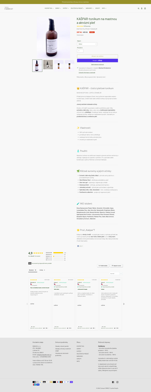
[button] (44, 328)
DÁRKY (79, 348)
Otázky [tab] (41, 270)
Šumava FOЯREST (105, 388)
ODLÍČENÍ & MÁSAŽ (83, 354)
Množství (80, 47)
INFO (78, 361)
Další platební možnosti (97, 64)
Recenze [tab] (31, 270)
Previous (27, 303)
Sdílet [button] (33, 326)
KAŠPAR (32, 304)
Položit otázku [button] (103, 265)
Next (124, 303)
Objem (79, 41)
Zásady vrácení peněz (62, 346)
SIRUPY (79, 359)
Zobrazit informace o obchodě (87, 72)
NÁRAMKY (80, 356)
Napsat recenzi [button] (117, 265)
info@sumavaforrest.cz (44, 354)
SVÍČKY (79, 351)
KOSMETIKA (80, 346)
